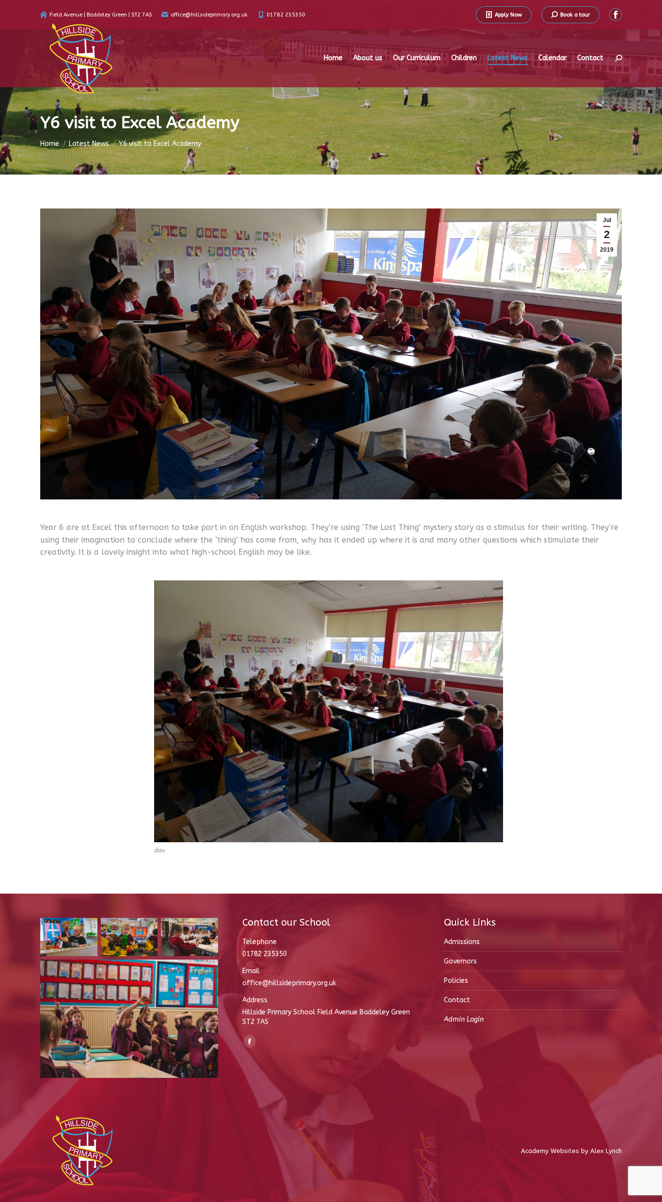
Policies (456, 981)
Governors (460, 961)
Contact (457, 1000)
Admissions (462, 942)
